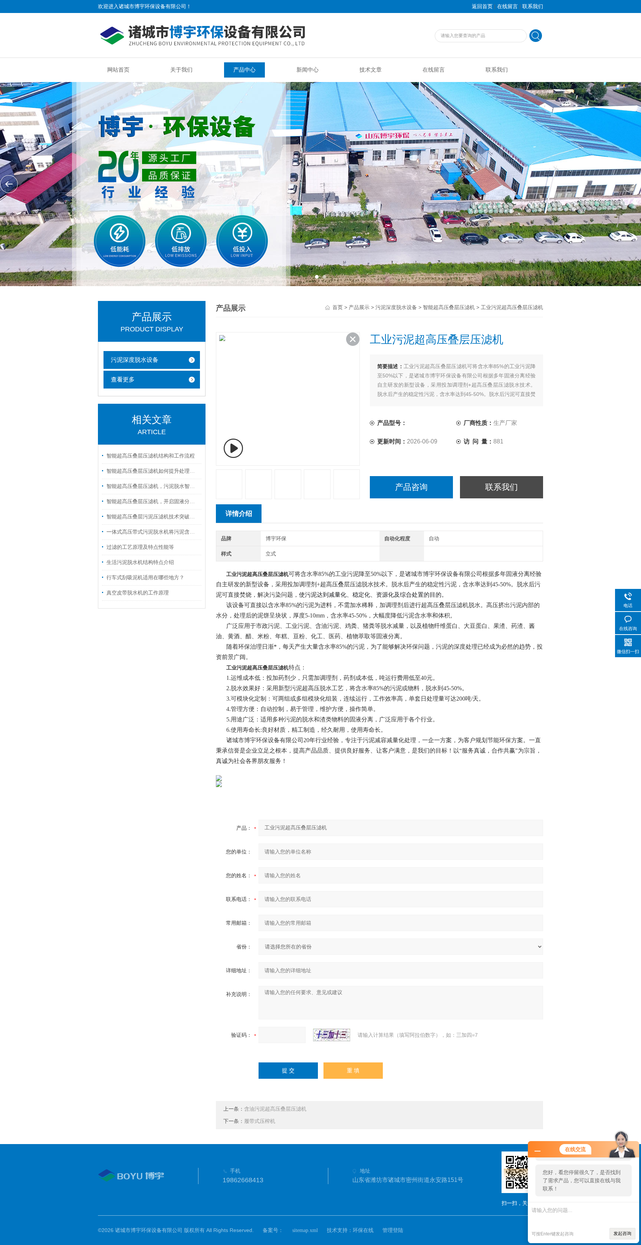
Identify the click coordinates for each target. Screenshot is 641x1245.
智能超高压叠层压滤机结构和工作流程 (150, 456)
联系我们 (532, 6)
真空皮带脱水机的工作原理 (137, 593)
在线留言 (507, 6)
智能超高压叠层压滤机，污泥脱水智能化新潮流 (152, 486)
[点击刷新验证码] (331, 1035)
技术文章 (370, 70)
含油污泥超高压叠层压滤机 (275, 1109)
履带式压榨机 (259, 1121)
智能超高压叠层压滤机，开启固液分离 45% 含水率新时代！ (152, 501)
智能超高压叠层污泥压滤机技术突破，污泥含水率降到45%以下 (152, 517)
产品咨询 (411, 487)
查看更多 (123, 379)
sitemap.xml (305, 1230)
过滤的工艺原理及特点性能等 (140, 547)
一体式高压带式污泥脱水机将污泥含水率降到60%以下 (152, 532)
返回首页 (482, 6)
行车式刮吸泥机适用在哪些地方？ (145, 577)
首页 (337, 307)
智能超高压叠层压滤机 (449, 307)
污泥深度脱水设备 (134, 360)
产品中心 (244, 70)
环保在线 (363, 1230)
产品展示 (359, 307)
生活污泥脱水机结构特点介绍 (140, 562)
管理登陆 (392, 1230)
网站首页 (118, 70)
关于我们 (181, 70)
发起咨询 (622, 1233)
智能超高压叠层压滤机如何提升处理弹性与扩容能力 (152, 471)
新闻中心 (307, 70)
